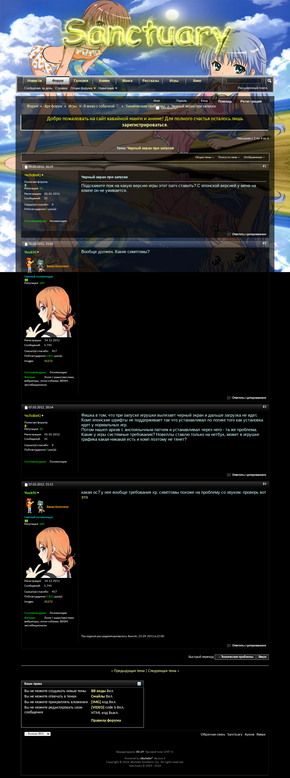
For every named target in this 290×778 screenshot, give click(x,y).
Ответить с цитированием (249, 234)
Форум (57, 81)
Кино (197, 81)
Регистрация (251, 101)
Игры (174, 81)
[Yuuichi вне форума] (49, 311)
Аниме (104, 81)
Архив (249, 734)
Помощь (225, 101)
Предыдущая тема (129, 671)
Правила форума (106, 720)
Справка (61, 88)
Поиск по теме (227, 157)
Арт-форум (53, 106)
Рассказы (150, 81)
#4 (264, 484)
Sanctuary (234, 734)
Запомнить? (168, 108)
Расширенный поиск (252, 88)
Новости (34, 81)
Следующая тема (162, 671)
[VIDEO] (98, 707)
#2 (264, 243)
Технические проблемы (145, 106)
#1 (264, 166)
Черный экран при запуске (150, 148)
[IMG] (96, 702)
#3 (264, 407)
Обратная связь (213, 734)
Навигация (106, 88)
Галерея (81, 81)
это (84, 497)
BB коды (98, 691)
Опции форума (81, 88)
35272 (48, 361)
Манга (127, 81)
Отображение (253, 157)
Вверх (262, 657)
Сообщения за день (38, 88)
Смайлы (98, 696)
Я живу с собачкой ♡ (101, 106)
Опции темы (203, 157)
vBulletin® (146, 758)
